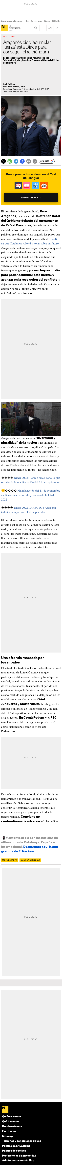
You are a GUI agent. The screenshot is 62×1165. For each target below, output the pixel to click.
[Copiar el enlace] (35, 161)
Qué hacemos (10, 1121)
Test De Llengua (34, 21)
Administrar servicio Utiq (18, 1160)
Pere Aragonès (9, 860)
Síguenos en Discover (12, 21)
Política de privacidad (16, 1146)
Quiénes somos (11, 1116)
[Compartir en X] (3, 161)
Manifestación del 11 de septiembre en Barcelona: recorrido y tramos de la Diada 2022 (30, 494)
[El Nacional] (4, 28)
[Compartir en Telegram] (16, 161)
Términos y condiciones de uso (21, 1141)
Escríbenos (9, 1131)
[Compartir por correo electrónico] (28, 161)
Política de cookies (14, 1151)
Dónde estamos (12, 1126)
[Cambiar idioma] (50, 28)
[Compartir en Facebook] (22, 161)
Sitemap (7, 1136)
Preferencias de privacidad (19, 1156)
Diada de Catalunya (30, 860)
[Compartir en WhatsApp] (9, 161)
